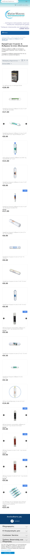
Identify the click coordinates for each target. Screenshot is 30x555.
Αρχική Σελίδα (6, 37)
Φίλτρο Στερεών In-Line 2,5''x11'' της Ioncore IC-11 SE (15, 476)
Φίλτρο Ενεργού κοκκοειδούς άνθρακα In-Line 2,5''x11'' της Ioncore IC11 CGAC (14, 328)
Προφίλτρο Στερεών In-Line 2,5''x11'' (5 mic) (15, 353)
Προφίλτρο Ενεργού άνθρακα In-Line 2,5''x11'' (12, 377)
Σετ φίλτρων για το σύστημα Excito (12, 85)
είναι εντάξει (7, 553)
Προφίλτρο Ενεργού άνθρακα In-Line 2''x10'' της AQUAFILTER (15, 183)
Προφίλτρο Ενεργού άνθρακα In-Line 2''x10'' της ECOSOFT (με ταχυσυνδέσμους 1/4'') (15, 134)
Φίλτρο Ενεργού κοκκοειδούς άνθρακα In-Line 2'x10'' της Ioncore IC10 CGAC (14, 425)
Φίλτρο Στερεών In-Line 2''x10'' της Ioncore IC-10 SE (14, 451)
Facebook (17, 521)
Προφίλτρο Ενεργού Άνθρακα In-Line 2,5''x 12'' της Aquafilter (14, 233)
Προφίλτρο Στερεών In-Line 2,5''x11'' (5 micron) (13, 257)
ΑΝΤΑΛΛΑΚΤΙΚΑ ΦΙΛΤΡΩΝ (18, 37)
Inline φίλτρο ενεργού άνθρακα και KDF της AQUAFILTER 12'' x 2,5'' (14, 158)
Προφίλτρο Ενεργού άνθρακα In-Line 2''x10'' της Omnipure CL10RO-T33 (15, 207)
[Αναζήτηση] (17, 1)
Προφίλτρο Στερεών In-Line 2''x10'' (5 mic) (14, 281)
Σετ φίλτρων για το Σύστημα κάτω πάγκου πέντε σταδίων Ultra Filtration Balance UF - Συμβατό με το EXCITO (14, 503)
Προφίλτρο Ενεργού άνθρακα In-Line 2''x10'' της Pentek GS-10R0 (15, 109)
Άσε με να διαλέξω (6, 550)
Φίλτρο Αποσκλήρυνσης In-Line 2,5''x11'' (14, 401)
